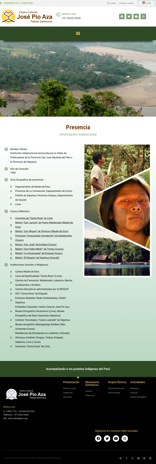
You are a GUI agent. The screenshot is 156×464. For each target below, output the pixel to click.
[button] (78, 33)
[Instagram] (143, 16)
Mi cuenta (111, 3)
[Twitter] (129, 16)
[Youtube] (136, 16)
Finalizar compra (126, 3)
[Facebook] (122, 16)
